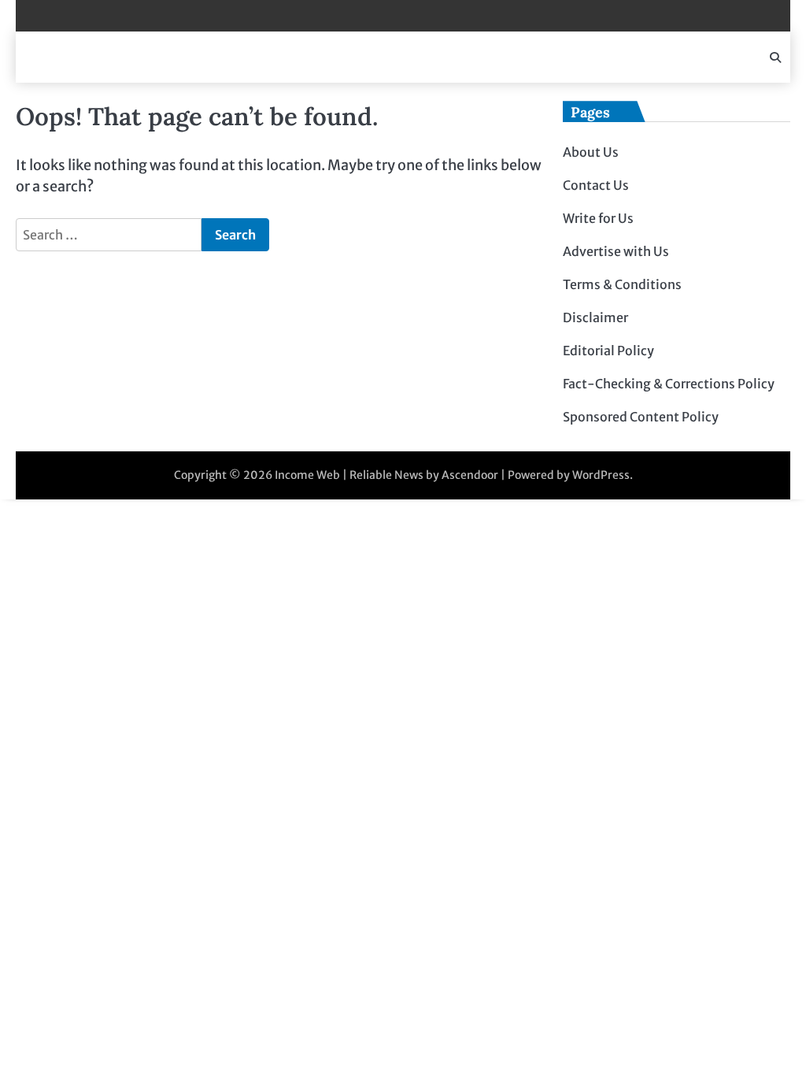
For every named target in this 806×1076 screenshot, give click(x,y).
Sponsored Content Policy (641, 417)
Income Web (307, 475)
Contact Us (596, 185)
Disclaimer (595, 317)
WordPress (601, 475)
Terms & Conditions (622, 284)
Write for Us (598, 218)
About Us (591, 152)
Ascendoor (470, 475)
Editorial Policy (608, 350)
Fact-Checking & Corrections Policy (669, 383)
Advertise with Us (616, 251)
